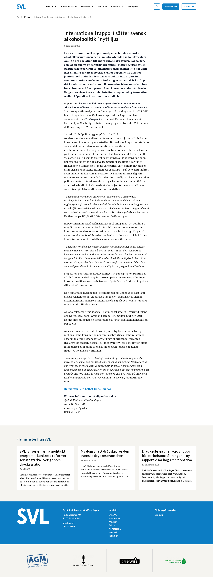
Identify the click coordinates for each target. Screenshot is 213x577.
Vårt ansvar (114, 518)
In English (113, 535)
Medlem (113, 521)
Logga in (189, 6)
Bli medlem (171, 6)
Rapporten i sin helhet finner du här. (88, 389)
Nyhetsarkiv (115, 528)
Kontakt (113, 532)
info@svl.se (68, 522)
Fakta (112, 525)
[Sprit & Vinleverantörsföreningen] (21, 6)
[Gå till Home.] (18, 16)
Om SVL (113, 514)
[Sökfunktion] (157, 6)
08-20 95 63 (69, 526)
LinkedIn (159, 514)
